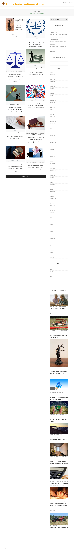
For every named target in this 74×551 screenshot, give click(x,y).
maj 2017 (51, 245)
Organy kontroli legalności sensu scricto (58, 368)
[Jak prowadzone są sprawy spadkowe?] (15, 129)
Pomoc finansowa (53, 525)
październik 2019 (53, 198)
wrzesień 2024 (52, 102)
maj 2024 (51, 109)
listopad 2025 (52, 81)
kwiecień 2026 (52, 74)
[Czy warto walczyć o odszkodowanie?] (35, 159)
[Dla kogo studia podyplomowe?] (15, 158)
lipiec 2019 (52, 203)
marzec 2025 (52, 93)
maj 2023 (51, 128)
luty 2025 (51, 95)
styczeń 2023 (52, 130)
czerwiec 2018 (52, 215)
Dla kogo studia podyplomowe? (15, 161)
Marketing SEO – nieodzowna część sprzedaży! (58, 414)
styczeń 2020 (52, 191)
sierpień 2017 (52, 238)
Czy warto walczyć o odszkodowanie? (36, 162)
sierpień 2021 (52, 147)
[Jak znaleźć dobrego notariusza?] (35, 97)
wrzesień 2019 (52, 201)
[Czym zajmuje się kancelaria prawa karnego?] (35, 64)
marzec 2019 (52, 208)
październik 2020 (53, 170)
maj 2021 (51, 154)
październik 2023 (53, 121)
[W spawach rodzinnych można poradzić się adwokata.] (15, 100)
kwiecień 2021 (52, 156)
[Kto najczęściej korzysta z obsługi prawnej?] (10, 31)
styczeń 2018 (52, 226)
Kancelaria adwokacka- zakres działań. (15, 71)
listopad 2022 (52, 133)
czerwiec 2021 (52, 151)
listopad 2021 (52, 140)
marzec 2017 (52, 250)
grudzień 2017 (52, 229)
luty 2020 (51, 189)
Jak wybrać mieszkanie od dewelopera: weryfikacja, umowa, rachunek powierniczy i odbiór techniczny (58, 31)
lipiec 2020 (52, 177)
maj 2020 (51, 182)
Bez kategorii (52, 266)
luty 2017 (51, 252)
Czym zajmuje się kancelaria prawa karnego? (35, 67)
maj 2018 (51, 217)
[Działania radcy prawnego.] (35, 35)
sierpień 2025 (52, 86)
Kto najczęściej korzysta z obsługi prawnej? (19, 20)
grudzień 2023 (52, 116)
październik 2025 (53, 83)
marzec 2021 (52, 158)
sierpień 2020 (52, 175)
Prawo (35, 36)
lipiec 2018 (52, 212)
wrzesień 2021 (52, 144)
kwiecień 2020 (52, 184)
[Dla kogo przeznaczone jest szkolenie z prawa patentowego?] (35, 130)
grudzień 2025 (52, 79)
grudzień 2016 (52, 254)
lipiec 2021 (52, 149)
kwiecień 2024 (52, 112)
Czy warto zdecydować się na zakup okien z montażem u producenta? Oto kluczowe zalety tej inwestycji (59, 43)
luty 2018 (51, 224)
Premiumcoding (66, 548)
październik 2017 (53, 233)
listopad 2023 (52, 119)
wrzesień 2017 (52, 236)
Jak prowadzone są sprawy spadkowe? (15, 132)
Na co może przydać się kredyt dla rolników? (58, 330)
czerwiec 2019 (52, 205)
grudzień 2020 (52, 165)
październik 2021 (53, 142)
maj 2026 (51, 72)
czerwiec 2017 (52, 243)
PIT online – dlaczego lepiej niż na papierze (58, 306)
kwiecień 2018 (52, 219)
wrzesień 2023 (52, 123)
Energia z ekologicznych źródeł (56, 434)
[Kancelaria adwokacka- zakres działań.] (15, 68)
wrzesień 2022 (52, 135)
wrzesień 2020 (52, 172)
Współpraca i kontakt (68, 2)
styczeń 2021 (52, 163)
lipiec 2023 (52, 126)
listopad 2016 (52, 257)
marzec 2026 (52, 76)
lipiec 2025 (52, 88)
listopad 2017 (52, 231)
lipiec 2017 (52, 240)
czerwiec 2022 (52, 137)
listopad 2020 (52, 168)
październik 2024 (53, 100)
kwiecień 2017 (52, 247)
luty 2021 (51, 161)
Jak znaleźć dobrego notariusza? (36, 100)
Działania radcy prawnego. (35, 38)
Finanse (51, 271)
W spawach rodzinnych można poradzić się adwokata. (15, 104)
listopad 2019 (52, 196)
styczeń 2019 (52, 210)
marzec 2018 (52, 222)
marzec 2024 (52, 114)
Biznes (13, 160)
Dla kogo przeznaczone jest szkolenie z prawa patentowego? (35, 134)
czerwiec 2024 (52, 107)
